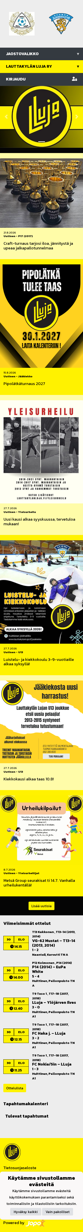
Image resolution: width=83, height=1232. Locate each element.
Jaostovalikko (42, 54)
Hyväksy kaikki (26, 1211)
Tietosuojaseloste (19, 1168)
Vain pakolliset (57, 1211)
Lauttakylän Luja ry (42, 66)
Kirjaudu (16, 79)
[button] (6, 117)
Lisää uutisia (41, 906)
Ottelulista (14, 1088)
